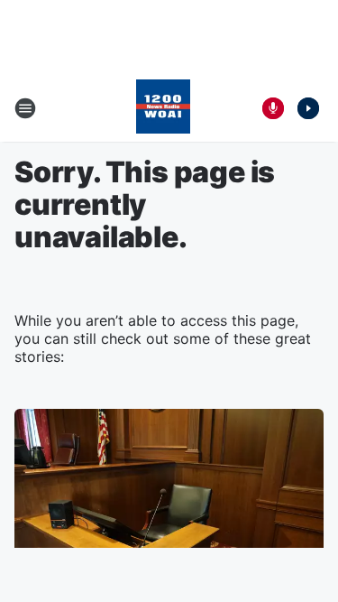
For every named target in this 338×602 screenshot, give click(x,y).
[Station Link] (163, 108)
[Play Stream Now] (308, 108)
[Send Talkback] (273, 108)
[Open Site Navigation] (25, 108)
